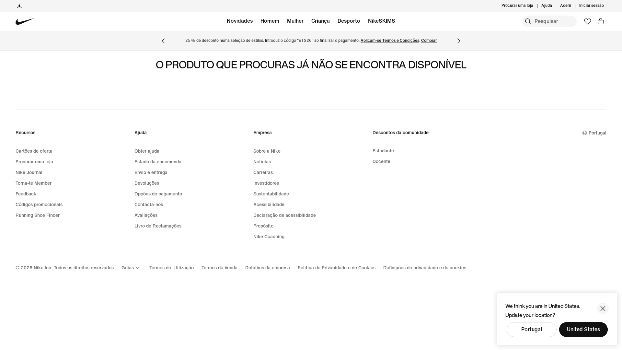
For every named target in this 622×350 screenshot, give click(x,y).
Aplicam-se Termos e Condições (390, 41)
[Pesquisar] (528, 21)
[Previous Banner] (163, 41)
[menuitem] (554, 6)
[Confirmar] (603, 308)
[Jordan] (19, 6)
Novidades (240, 21)
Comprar (429, 41)
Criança (320, 21)
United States (583, 329)
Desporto (349, 21)
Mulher (295, 21)
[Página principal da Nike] (25, 21)
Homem (269, 21)
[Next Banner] (458, 41)
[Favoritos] (587, 21)
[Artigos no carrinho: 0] (600, 21)
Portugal (531, 329)
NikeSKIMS (381, 21)
